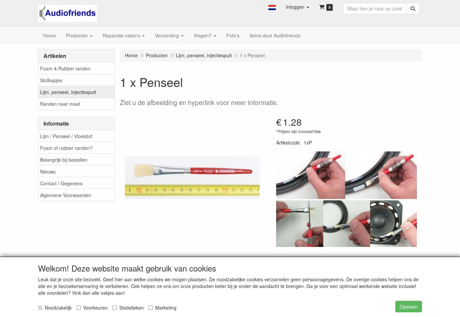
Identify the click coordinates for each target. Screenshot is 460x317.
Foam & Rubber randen (65, 68)
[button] (272, 6)
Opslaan (409, 306)
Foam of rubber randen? (66, 148)
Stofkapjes (51, 80)
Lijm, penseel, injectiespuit (68, 92)
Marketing (165, 307)
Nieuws (48, 171)
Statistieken (131, 307)
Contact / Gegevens (61, 183)
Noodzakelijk (58, 307)
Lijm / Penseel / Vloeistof (66, 136)
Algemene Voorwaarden (65, 195)
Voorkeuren (95, 307)
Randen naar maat (60, 103)
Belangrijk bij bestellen (64, 159)
